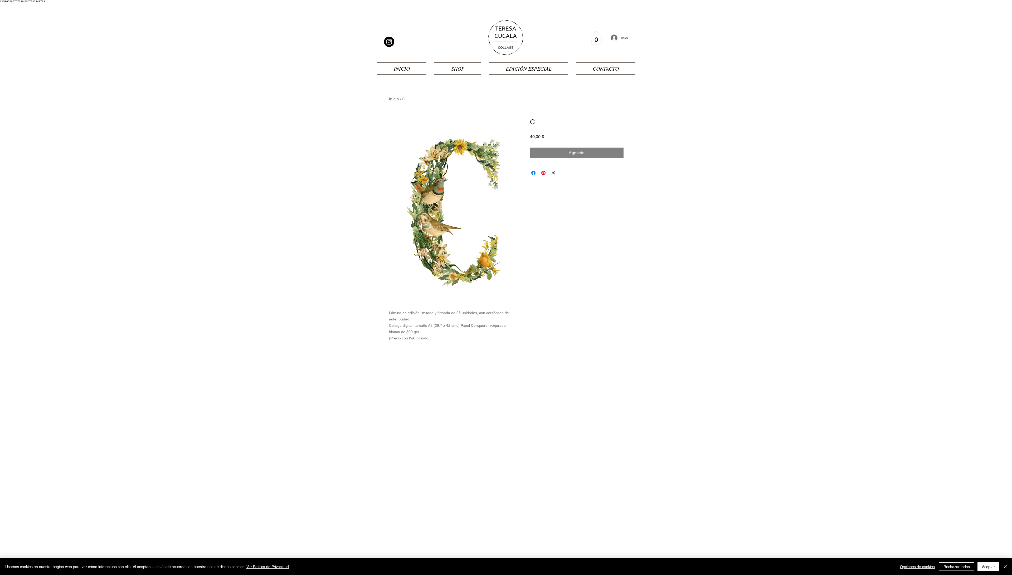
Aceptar (988, 566)
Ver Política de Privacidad (267, 566)
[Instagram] (389, 42)
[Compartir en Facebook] (533, 173)
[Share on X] (553, 173)
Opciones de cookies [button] (917, 566)
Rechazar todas (956, 566)
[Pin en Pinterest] (543, 173)
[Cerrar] (1006, 566)
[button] (596, 38)
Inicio (394, 98)
